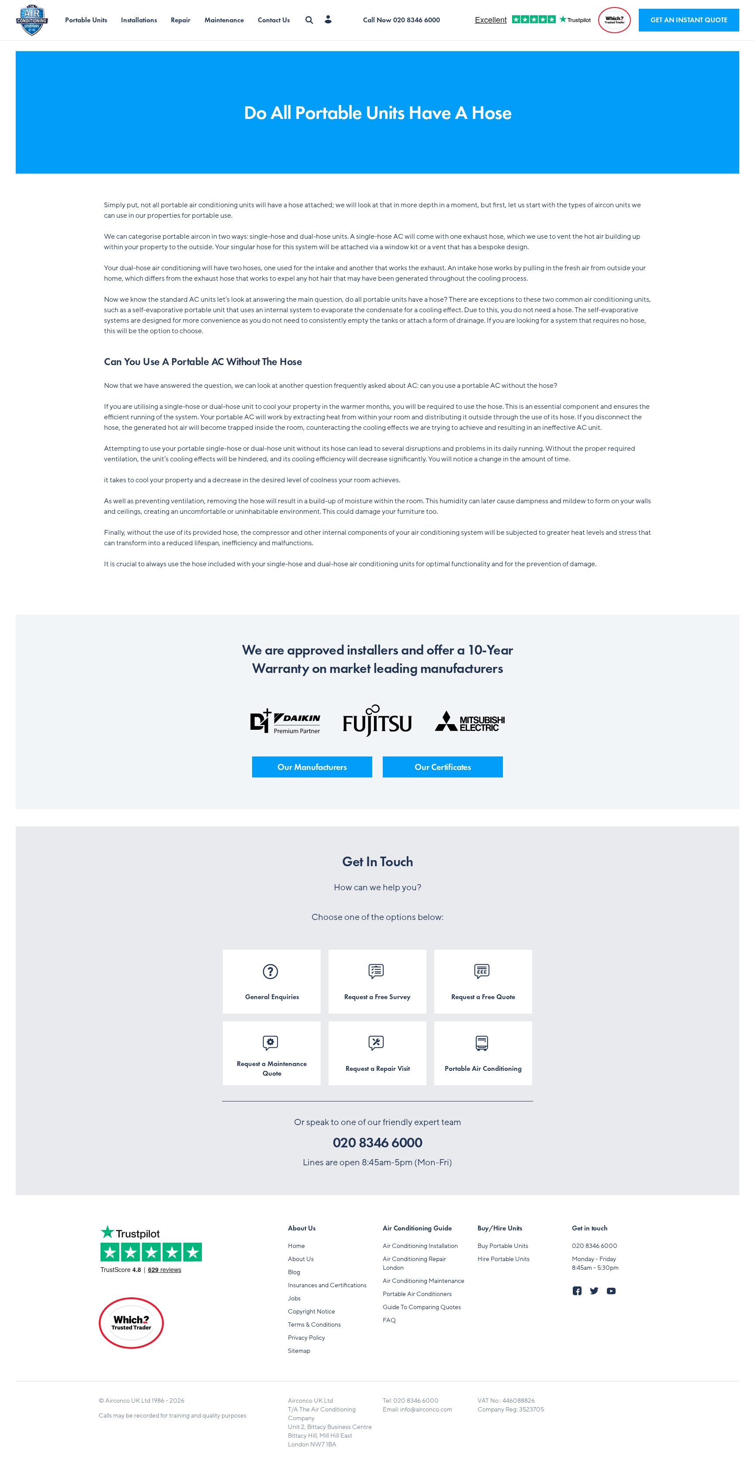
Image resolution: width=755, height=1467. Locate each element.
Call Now (401, 19)
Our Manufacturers (312, 767)
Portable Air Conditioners (417, 1294)
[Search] (309, 20)
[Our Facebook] (580, 1293)
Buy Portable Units (503, 1246)
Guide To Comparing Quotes (422, 1307)
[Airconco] (37, 20)
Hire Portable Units (504, 1259)
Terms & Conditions (314, 1325)
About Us (301, 1259)
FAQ (389, 1320)
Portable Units (86, 19)
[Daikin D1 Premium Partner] (285, 720)
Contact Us (274, 19)
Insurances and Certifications (327, 1285)
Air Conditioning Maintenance (423, 1281)
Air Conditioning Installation (420, 1246)
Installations (139, 19)
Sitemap (299, 1351)
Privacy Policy (306, 1338)
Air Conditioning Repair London (414, 1263)
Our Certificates (443, 767)
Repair (180, 19)
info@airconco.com (426, 1409)
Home (296, 1246)
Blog (294, 1272)
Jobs (294, 1298)
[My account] (330, 20)
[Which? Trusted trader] (614, 20)
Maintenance (224, 19)
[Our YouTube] (614, 1293)
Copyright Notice (311, 1311)
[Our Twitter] (597, 1293)
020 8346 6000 (378, 1143)
